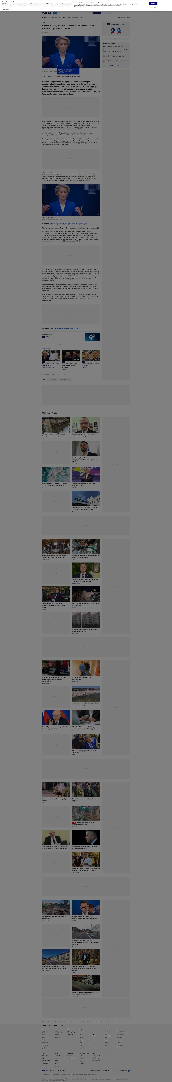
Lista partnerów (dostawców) (79, 6)
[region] (86, 5)
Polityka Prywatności (6, 9)
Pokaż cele (153, 7)
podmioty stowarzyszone (23, 3)
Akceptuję (153, 3)
